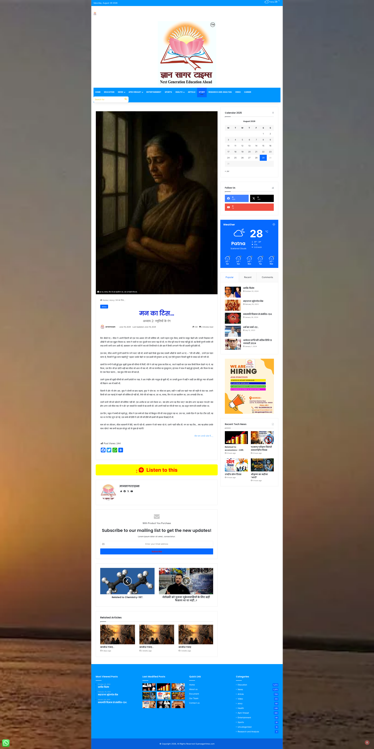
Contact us (194, 703)
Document (194, 694)
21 (256, 152)
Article (191, 92)
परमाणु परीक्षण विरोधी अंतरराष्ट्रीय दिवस (261, 449)
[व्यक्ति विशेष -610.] (163, 704)
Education (109, 92)
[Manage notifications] (367, 742)
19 (242, 152)
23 (270, 152)
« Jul (227, 171)
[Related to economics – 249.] (236, 437)
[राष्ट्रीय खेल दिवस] (236, 464)
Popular (230, 277)
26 (242, 158)
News (120, 92)
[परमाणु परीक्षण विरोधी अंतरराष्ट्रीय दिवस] (262, 437)
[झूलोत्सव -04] (178, 696)
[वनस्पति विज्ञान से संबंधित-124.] (233, 318)
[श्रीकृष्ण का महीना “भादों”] (262, 464)
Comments (267, 277)
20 (249, 152)
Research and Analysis (220, 92)
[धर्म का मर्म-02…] (233, 331)
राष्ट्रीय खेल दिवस (233, 474)
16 (270, 146)
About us (193, 689)
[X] (128, 491)
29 (263, 158)
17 (228, 152)
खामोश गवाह (185, 647)
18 (235, 152)
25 (235, 158)
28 (256, 158)
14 (256, 146)
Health (178, 92)
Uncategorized (244, 727)
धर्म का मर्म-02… (251, 327)
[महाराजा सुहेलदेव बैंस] (233, 305)
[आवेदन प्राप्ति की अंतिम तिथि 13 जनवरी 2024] (233, 344)
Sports (168, 92)
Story (202, 92)
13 (249, 146)
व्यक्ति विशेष (248, 288)
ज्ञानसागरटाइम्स (110, 327)
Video (238, 92)
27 (249, 158)
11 (235, 146)
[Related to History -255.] (178, 704)
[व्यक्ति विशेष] (233, 292)
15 (263, 146)
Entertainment (153, 92)
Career (247, 92)
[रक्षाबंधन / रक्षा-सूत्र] (149, 704)
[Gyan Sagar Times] (95, 13)
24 (228, 158)
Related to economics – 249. (234, 449)
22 (263, 152)
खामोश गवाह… (107, 647)
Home (98, 92)
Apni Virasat (135, 92)
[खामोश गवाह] (196, 634)
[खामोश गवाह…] (117, 634)
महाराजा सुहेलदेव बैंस (253, 301)
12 (242, 146)
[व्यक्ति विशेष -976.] (149, 687)
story (112, 300)
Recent (247, 277)
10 (228, 146)
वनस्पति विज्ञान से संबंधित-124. (257, 314)
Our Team (193, 698)
